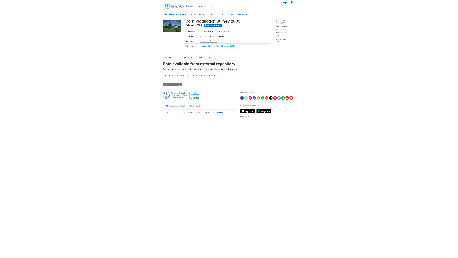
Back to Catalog (173, 84)
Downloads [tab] (189, 57)
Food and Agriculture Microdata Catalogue (184, 14)
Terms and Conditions (191, 112)
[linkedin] (254, 98)
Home (165, 14)
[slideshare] (262, 98)
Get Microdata (214, 25)
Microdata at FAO (205, 6)
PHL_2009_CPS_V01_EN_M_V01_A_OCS (236, 14)
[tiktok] (271, 98)
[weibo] (287, 98)
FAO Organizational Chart (175, 106)
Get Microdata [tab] (206, 57)
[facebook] (242, 98)
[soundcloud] (266, 98)
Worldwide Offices (197, 106)
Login (285, 3)
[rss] (258, 98)
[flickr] (246, 98)
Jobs (166, 112)
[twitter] (279, 98)
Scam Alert (207, 112)
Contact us (175, 112)
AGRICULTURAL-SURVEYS (210, 14)
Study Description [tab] (172, 57)
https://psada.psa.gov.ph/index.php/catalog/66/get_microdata (190, 75)
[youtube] (291, 98)
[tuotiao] (275, 98)
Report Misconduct (221, 112)
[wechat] (283, 98)
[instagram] (250, 98)
